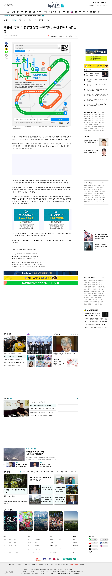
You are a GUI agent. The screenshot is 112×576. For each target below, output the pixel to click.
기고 (36, 542)
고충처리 (41, 565)
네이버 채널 (94, 539)
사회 (45, 12)
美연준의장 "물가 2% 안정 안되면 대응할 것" (45, 466)
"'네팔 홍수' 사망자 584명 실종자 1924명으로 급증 (35, 452)
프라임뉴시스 (98, 5)
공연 (20, 20)
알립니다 (82, 565)
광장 (76, 12)
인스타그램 (105, 546)
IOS (73, 552)
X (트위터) (94, 546)
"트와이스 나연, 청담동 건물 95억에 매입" (46, 489)
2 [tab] (73, 334)
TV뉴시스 (85, 12)
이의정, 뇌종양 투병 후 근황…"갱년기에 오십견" (42, 409)
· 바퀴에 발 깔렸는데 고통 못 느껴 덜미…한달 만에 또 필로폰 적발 (96, 319)
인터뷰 (29, 545)
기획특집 (37, 545)
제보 (99, 12)
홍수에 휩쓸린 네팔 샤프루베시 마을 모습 (14, 362)
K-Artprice (91, 5)
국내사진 (52, 539)
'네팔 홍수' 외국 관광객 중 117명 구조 (14, 491)
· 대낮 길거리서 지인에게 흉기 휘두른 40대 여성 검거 (96, 322)
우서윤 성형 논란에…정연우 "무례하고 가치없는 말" (40, 478)
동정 (38, 552)
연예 (68, 12)
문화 (58, 12)
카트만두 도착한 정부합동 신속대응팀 (13, 356)
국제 (22, 12)
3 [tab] (75, 334)
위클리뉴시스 (105, 5)
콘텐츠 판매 (27, 565)
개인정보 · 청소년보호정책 (62, 565)
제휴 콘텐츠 (93, 12)
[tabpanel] (65, 346)
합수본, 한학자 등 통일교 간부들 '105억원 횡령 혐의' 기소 (16, 502)
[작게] (74, 36)
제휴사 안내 (20, 565)
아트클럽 (29, 542)
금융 (30, 12)
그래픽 (51, 542)
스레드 (94, 549)
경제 (26, 12)
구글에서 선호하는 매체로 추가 (57, 36)
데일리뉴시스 (38, 549)
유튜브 (94, 542)
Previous (4, 464)
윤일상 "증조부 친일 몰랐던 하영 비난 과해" (41, 405)
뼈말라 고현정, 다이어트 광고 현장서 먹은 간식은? (42, 412)
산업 (34, 12)
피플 (85, 231)
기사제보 (47, 565)
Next (55, 464)
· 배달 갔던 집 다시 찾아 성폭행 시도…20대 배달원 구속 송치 (96, 327)
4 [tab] (77, 334)
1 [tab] (71, 334)
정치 (18, 12)
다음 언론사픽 (105, 539)
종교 (47, 20)
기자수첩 (86, 136)
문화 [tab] (103, 70)
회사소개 (5, 565)
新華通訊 (75, 542)
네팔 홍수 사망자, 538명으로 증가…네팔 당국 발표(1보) (20, 16)
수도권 (50, 12)
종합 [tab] (107, 70)
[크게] (77, 36)
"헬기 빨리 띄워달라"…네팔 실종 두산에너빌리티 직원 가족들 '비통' (46, 500)
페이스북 (105, 542)
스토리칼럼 (37, 539)
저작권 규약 (34, 565)
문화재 (30, 20)
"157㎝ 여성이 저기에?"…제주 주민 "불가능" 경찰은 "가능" (60, 489)
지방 (54, 12)
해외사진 (59, 539)
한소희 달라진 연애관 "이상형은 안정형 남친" (41, 415)
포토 (80, 12)
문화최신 (13, 20)
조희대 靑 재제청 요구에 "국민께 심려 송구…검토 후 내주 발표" (65, 353)
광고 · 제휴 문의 (12, 565)
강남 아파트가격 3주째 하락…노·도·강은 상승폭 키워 (59, 363)
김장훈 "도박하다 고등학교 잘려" (38, 402)
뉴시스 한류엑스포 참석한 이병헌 (12, 365)
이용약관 (53, 565)
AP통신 (74, 539)
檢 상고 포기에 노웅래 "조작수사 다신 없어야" (21, 466)
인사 (29, 552)
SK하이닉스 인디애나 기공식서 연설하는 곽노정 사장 (15, 359)
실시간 (13, 12)
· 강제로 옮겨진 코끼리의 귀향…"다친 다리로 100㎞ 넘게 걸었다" (96, 324)
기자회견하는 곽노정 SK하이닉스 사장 (13, 353)
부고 (33, 552)
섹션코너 (29, 549)
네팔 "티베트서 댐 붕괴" (10, 496)
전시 (25, 20)
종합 (19, 472)
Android (74, 549)
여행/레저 (41, 20)
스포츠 (63, 12)
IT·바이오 (40, 12)
